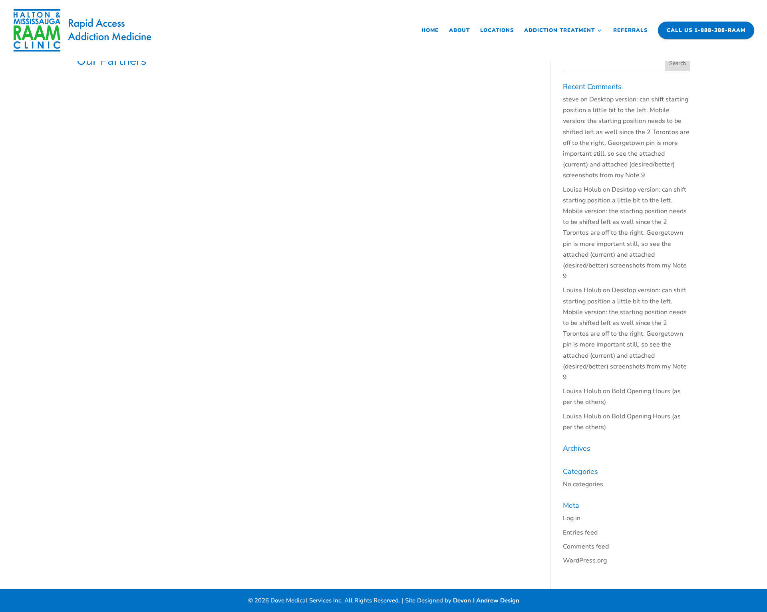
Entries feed (580, 532)
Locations (497, 31)
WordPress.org (585, 560)
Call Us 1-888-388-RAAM (706, 30)
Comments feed (586, 546)
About (459, 31)
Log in (571, 518)
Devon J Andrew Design (486, 600)
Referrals (630, 31)
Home (430, 31)
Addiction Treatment (559, 31)
